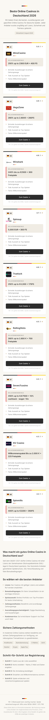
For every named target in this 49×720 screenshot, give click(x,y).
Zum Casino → (24, 85)
